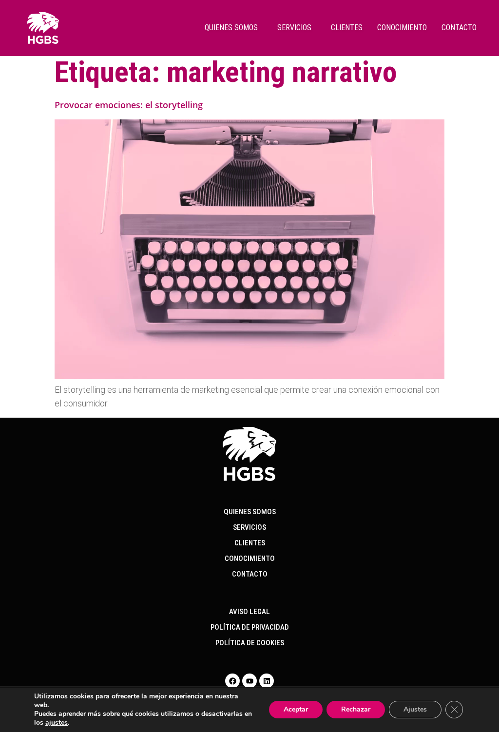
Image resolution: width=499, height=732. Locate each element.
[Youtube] (249, 681)
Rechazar (355, 709)
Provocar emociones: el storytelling (129, 105)
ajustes (56, 722)
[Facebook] (232, 681)
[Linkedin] (266, 681)
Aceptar (296, 709)
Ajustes (415, 709)
